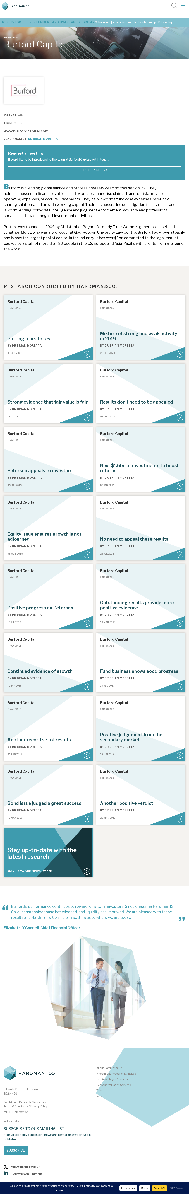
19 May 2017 (14, 817)
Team (99, 1090)
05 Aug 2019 (107, 416)
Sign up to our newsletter (29, 871)
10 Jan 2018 (14, 685)
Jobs (99, 1096)
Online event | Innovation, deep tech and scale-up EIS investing (134, 22)
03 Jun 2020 (14, 353)
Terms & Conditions (16, 1106)
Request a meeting (94, 170)
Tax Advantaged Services (112, 1079)
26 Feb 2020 (107, 353)
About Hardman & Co (109, 1068)
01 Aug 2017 (14, 754)
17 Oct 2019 (14, 416)
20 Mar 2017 (107, 817)
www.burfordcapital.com (26, 131)
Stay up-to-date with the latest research (42, 853)
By (24, 345)
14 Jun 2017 (107, 754)
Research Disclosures (32, 1102)
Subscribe (16, 1150)
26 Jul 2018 (107, 553)
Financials (11, 37)
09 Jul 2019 (14, 485)
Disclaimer (10, 1102)
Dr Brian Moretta (43, 138)
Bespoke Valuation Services (113, 1084)
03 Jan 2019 (107, 485)
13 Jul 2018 (14, 622)
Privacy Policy (38, 1106)
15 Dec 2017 (107, 685)
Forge (19, 1121)
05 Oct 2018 (15, 553)
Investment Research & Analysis (116, 1073)
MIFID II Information (16, 1111)
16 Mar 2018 (107, 622)
